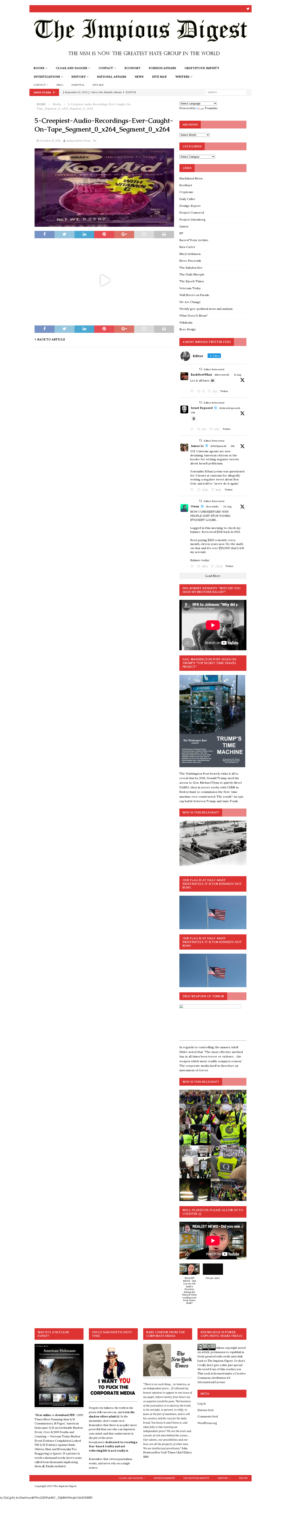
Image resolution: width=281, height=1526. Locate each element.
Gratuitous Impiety (202, 68)
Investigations (47, 77)
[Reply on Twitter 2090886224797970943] (192, 429)
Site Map (159, 77)
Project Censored (191, 212)
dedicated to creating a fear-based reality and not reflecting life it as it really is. (113, 1446)
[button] (189, 1286)
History (78, 77)
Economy (132, 68)
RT (181, 233)
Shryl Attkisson (190, 254)
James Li (197, 446)
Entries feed (205, 1410)
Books (39, 68)
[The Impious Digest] (140, 61)
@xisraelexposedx (229, 408)
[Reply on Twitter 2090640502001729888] (192, 391)
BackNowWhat (201, 374)
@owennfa (212, 506)
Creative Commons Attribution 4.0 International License (221, 1378)
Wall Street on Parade (194, 295)
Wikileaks (186, 322)
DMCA (59, 84)
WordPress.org (207, 1423)
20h (193, 412)
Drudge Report (190, 206)
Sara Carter (187, 247)
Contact (106, 68)
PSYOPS (243, 1478)
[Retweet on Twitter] (200, 369)
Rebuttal (77, 84)
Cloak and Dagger (71, 68)
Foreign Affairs (162, 68)
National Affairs (111, 77)
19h (233, 446)
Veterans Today (190, 288)
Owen (195, 506)
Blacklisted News (191, 178)
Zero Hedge (187, 329)
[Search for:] (225, 92)
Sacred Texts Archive (193, 240)
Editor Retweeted (214, 369)
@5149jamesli (218, 446)
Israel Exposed (201, 408)
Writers (182, 77)
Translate (211, 108)
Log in (201, 1403)
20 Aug (227, 506)
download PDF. (65, 1415)
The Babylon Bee (190, 268)
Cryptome (186, 192)
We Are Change (190, 302)
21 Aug (237, 374)
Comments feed (207, 1416)
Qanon (183, 226)
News (139, 77)
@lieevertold (222, 374)
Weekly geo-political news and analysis (206, 309)
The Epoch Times (191, 281)
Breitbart (185, 185)
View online (43, 1415)
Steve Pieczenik (190, 261)
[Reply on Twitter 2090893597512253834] (192, 490)
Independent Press (78, 140)
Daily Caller (187, 199)
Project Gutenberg (192, 219)
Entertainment (164, 1478)
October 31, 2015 (50, 140)
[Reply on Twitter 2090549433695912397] (192, 566)
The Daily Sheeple (191, 274)
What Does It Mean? (193, 315)
